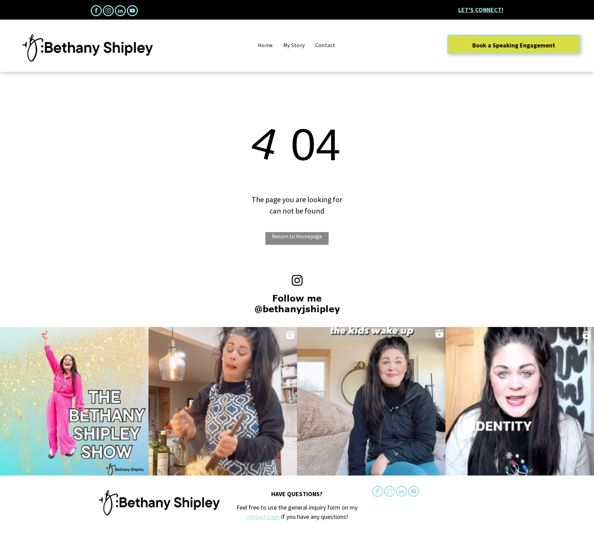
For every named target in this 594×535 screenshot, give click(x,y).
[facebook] (96, 11)
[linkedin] (120, 11)
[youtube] (132, 11)
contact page (263, 517)
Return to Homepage (297, 236)
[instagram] (108, 11)
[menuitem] (265, 45)
